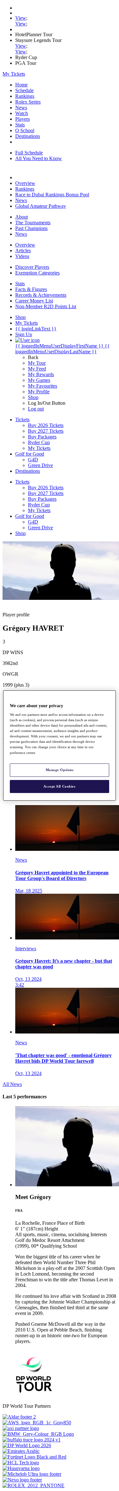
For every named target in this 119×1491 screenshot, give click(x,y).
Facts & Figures (31, 289)
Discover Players (32, 267)
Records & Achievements (40, 295)
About (21, 217)
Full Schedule (29, 152)
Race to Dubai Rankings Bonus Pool (52, 194)
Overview (25, 183)
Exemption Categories (37, 272)
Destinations (27, 136)
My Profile (39, 391)
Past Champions (31, 228)
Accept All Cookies (59, 786)
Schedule (24, 90)
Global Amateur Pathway (40, 206)
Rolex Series (28, 102)
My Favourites (42, 386)
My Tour (37, 363)
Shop (33, 397)
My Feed (37, 368)
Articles (23, 250)
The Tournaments (32, 222)
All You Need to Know (38, 158)
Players (22, 119)
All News (12, 1084)
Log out (36, 408)
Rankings (24, 96)
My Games (39, 380)
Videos (22, 256)
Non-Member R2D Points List (45, 306)
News (21, 107)
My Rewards (41, 374)
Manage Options (60, 770)
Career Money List (34, 300)
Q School (24, 130)
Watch (21, 113)
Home (21, 84)
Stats (20, 124)
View (20, 18)
